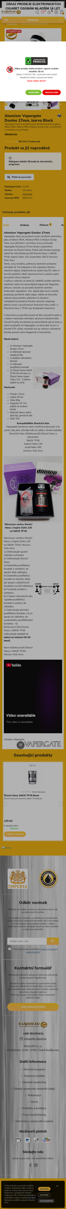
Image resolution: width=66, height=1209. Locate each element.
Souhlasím (34, 92)
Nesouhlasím (51, 92)
